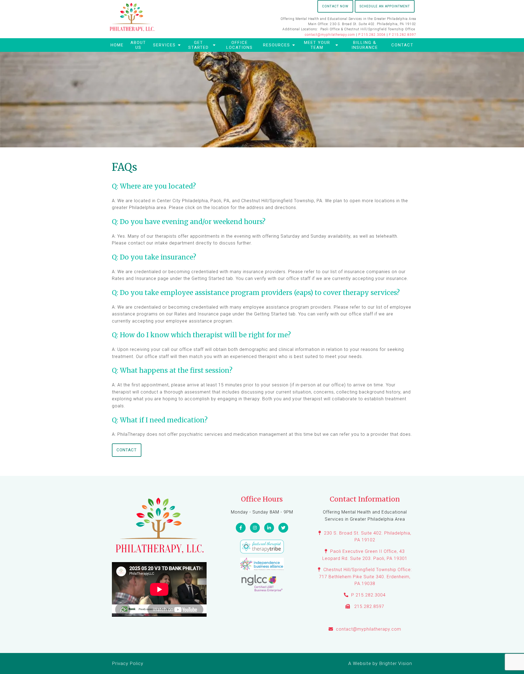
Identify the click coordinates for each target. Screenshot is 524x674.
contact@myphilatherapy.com (330, 35)
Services (164, 45)
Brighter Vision (395, 663)
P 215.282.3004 (372, 35)
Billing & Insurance (365, 45)
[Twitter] (283, 528)
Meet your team (317, 45)
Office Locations (239, 45)
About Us (138, 45)
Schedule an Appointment (384, 6)
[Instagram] (255, 528)
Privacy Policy (127, 663)
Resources (276, 45)
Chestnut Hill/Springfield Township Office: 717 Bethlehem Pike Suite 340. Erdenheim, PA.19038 (365, 576)
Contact (402, 45)
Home (117, 45)
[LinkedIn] (269, 528)
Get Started (198, 45)
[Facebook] (241, 528)
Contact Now (335, 6)
